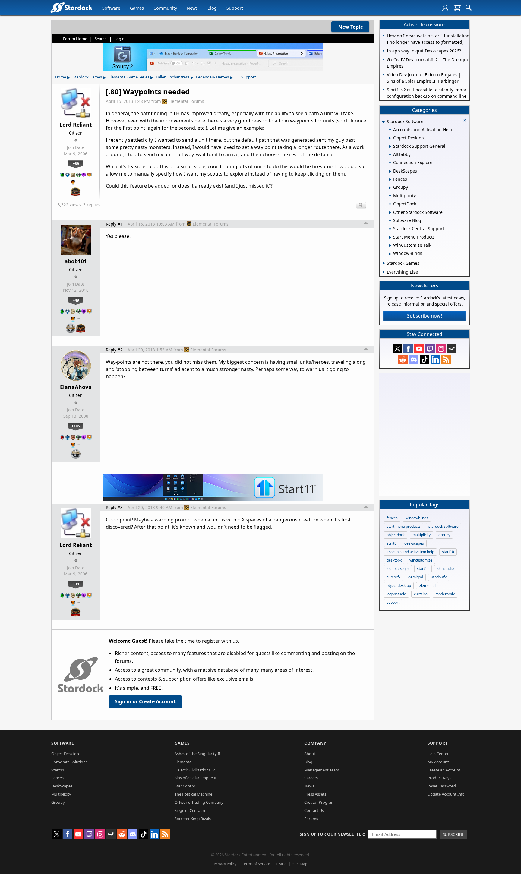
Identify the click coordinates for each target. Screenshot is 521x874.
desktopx (394, 560)
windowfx (439, 577)
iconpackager (398, 568)
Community (165, 8)
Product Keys (439, 778)
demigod (415, 577)
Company (315, 743)
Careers (311, 778)
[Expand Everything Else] (384, 272)
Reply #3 (114, 507)
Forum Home (75, 38)
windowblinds (417, 518)
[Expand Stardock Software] (383, 122)
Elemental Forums (186, 101)
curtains (421, 594)
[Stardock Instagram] (440, 348)
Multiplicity (61, 794)
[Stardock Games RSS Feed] (446, 359)
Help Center (438, 753)
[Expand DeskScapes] (390, 171)
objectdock (396, 534)
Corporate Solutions (69, 762)
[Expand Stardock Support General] (390, 146)
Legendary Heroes (212, 77)
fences (392, 518)
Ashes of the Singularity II (197, 753)
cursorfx (393, 577)
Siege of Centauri (190, 810)
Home (60, 77)
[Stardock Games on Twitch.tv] (430, 348)
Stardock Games (87, 77)
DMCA (281, 863)
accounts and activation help (410, 551)
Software (111, 8)
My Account (438, 762)
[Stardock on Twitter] (397, 348)
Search (101, 38)
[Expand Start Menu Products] (390, 237)
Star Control (185, 786)
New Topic (350, 27)
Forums (311, 818)
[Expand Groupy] (390, 187)
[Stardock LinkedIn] (435, 359)
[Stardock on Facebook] (408, 348)
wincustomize (420, 560)
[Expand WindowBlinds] (390, 253)
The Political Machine (193, 794)
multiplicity (421, 534)
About (309, 753)
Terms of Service (256, 863)
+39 (76, 163)
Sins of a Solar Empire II (195, 778)
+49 (76, 300)
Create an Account (444, 770)
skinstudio (445, 568)
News (192, 8)
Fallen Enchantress (172, 77)
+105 (75, 426)
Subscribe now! (424, 315)
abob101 (76, 261)
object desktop (399, 585)
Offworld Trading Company (199, 802)
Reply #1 (114, 224)
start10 (448, 551)
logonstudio (396, 594)
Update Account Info (446, 794)
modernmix (445, 594)
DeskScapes (61, 786)
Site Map (299, 863)
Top (366, 224)
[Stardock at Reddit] (402, 359)
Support (234, 8)
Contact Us (314, 810)
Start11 (57, 770)
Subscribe (453, 834)
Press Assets (315, 794)
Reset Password (442, 786)
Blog (212, 8)
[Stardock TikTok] (424, 359)
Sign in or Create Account (145, 701)
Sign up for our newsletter (332, 834)
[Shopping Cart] (457, 8)
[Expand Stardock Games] (384, 263)
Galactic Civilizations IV (195, 770)
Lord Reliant (75, 124)
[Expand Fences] (390, 179)
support (393, 602)
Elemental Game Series (129, 77)
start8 (391, 543)
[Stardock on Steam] (451, 348)
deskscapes (414, 543)
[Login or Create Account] (445, 8)
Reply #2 (114, 350)
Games (137, 8)
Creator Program (319, 802)
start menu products (404, 526)
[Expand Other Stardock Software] (390, 212)
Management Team (321, 770)
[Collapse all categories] (464, 120)
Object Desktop (65, 753)
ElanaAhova (76, 387)
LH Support (245, 77)
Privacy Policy (225, 863)
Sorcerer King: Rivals (193, 818)
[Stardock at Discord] (413, 359)
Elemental (183, 762)
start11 (423, 568)
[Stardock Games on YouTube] (419, 348)
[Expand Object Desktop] (390, 138)
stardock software (443, 526)
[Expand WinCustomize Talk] (390, 245)
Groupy (58, 802)
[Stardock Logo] (71, 7)
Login (119, 38)
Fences (57, 778)
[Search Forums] (469, 8)
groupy (444, 534)
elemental (427, 585)
